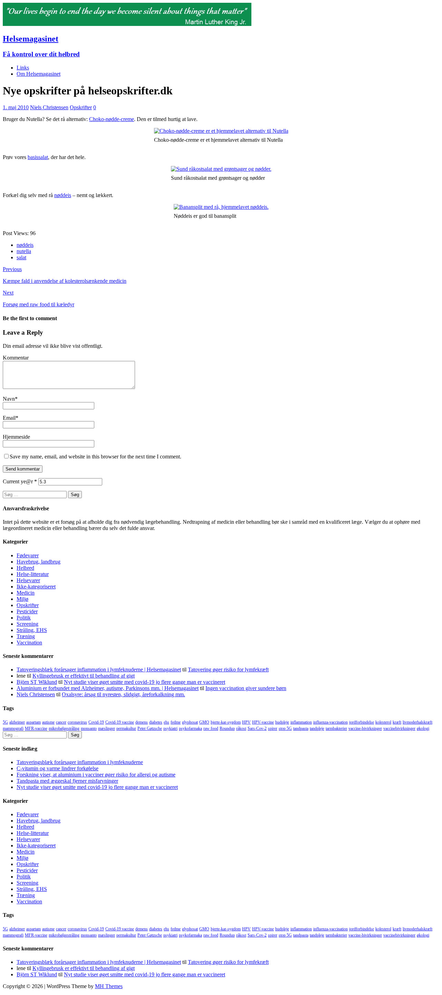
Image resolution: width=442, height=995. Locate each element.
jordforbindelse (361, 722)
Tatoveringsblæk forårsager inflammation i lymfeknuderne (80, 762)
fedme (176, 722)
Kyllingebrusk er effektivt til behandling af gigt (83, 676)
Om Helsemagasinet (38, 74)
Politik (24, 618)
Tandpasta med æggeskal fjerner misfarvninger (67, 781)
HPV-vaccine (263, 722)
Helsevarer (28, 580)
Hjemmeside (16, 437)
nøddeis (62, 195)
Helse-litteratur (33, 574)
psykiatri (170, 728)
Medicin (26, 593)
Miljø (22, 599)
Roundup (227, 728)
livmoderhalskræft (417, 722)
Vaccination (29, 642)
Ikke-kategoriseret (36, 586)
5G (5, 722)
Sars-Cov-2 (257, 728)
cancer (61, 722)
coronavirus (77, 722)
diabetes (155, 722)
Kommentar (16, 358)
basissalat (38, 157)
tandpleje (317, 728)
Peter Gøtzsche (149, 728)
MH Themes (109, 986)
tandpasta (300, 728)
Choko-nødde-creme (111, 119)
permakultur (126, 728)
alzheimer (17, 722)
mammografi (13, 728)
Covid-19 (96, 722)
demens (141, 722)
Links (23, 68)
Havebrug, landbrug (38, 562)
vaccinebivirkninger (399, 728)
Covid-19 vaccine (119, 722)
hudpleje (282, 722)
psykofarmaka (190, 728)
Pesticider (27, 611)
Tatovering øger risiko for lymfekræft (228, 669)
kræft (397, 722)
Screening (27, 624)
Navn (9, 399)
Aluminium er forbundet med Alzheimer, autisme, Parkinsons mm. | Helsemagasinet (108, 688)
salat (21, 257)
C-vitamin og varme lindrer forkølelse (57, 768)
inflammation (301, 722)
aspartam (33, 722)
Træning (26, 636)
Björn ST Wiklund (37, 682)
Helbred (25, 568)
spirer (272, 728)
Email (9, 418)
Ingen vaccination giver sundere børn (245, 688)
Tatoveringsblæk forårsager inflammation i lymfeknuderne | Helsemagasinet (99, 669)
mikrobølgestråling (64, 728)
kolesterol (383, 722)
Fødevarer (28, 555)
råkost (241, 728)
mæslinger (106, 728)
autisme (48, 722)
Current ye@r (20, 481)
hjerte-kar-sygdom (226, 722)
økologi (423, 728)
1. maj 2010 (16, 107)
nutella (24, 251)
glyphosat (190, 722)
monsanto (89, 728)
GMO (204, 722)
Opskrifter (81, 107)
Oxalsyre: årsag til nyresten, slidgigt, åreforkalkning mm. (123, 694)
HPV (246, 722)
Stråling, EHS (32, 630)
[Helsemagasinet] (127, 24)
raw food (210, 728)
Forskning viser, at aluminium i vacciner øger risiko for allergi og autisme (96, 775)
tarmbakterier (336, 728)
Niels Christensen (49, 107)
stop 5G (285, 728)
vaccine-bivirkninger (365, 728)
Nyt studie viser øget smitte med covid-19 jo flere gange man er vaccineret (144, 682)
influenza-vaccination (330, 722)
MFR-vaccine (36, 728)
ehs (166, 722)
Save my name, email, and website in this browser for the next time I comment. (95, 456)
